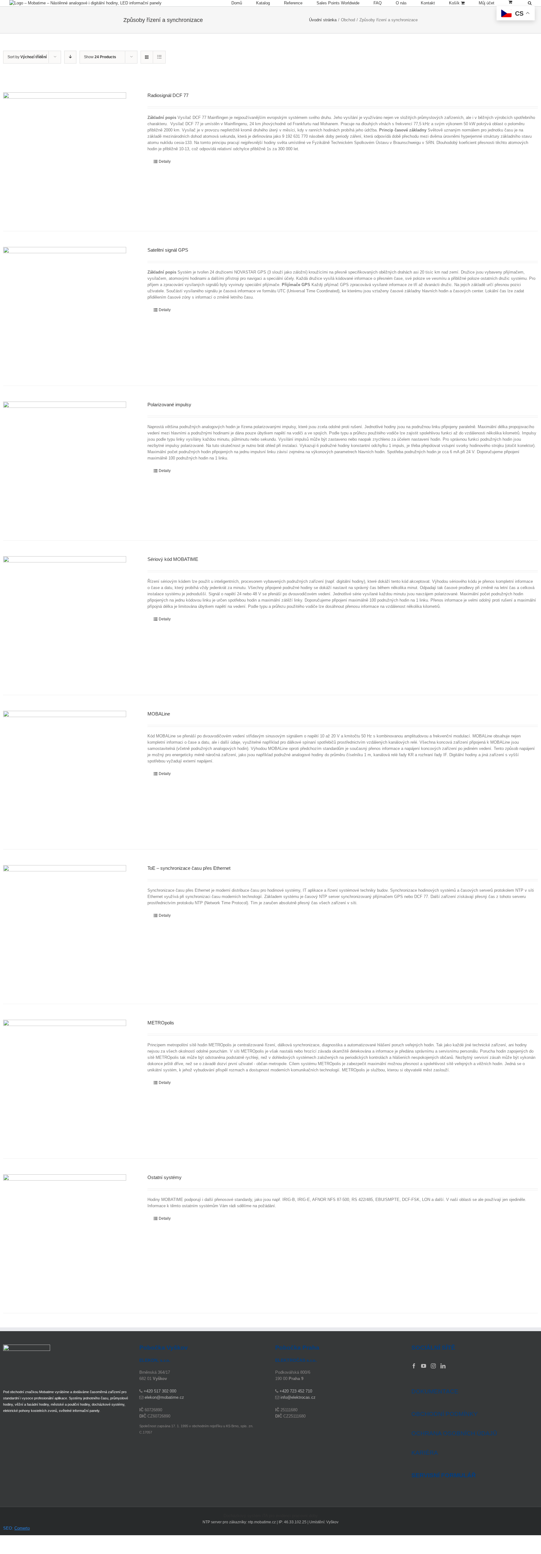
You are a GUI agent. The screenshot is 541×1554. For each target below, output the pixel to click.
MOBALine (158, 713)
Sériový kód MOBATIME (172, 559)
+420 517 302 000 (160, 1391)
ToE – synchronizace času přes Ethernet (188, 868)
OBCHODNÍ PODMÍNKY (444, 1414)
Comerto (22, 1528)
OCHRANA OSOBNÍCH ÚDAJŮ (454, 1433)
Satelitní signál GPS (167, 250)
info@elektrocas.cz (298, 1397)
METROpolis (160, 1022)
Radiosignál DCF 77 (167, 95)
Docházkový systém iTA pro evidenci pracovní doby (271, 1515)
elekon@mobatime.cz (164, 1397)
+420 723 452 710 (296, 1391)
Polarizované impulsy (169, 404)
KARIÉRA (424, 1452)
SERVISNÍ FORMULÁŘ (443, 1475)
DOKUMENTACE (434, 1391)
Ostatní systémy (164, 1177)
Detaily (165, 161)
